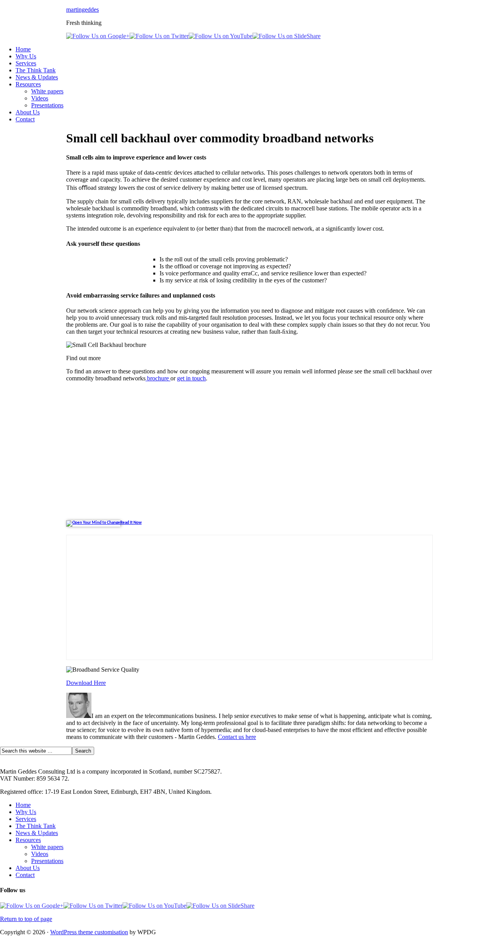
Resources (28, 84)
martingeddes (82, 9)
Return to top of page (26, 919)
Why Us (26, 56)
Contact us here (237, 737)
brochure (158, 378)
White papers (47, 91)
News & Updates (37, 77)
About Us (28, 112)
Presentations (47, 105)
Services (26, 63)
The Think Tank (36, 70)
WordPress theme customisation (89, 932)
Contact (25, 119)
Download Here (86, 682)
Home (23, 49)
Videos (39, 98)
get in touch (191, 378)
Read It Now (131, 523)
